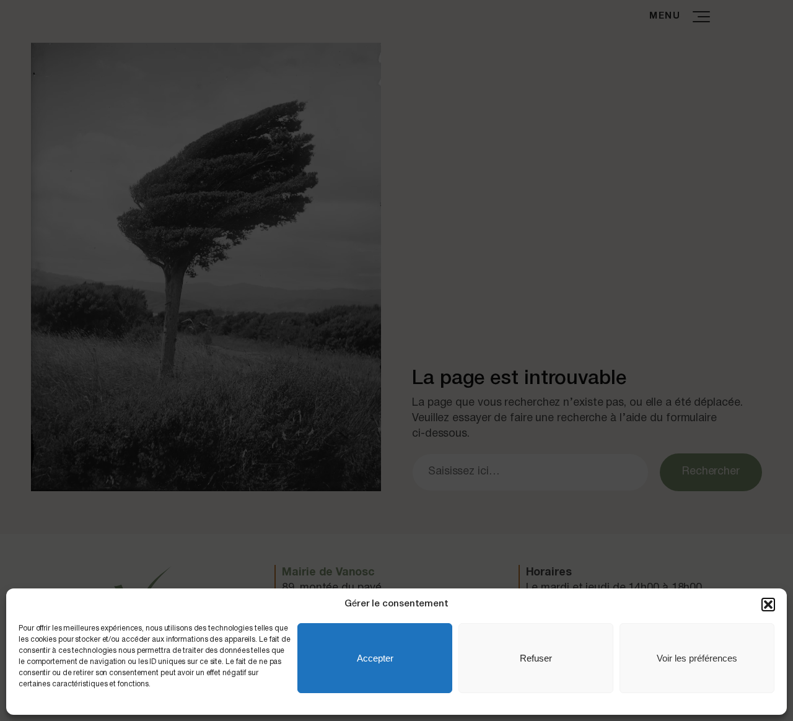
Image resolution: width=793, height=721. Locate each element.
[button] (768, 604)
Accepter (375, 658)
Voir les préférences (697, 658)
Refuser (536, 658)
